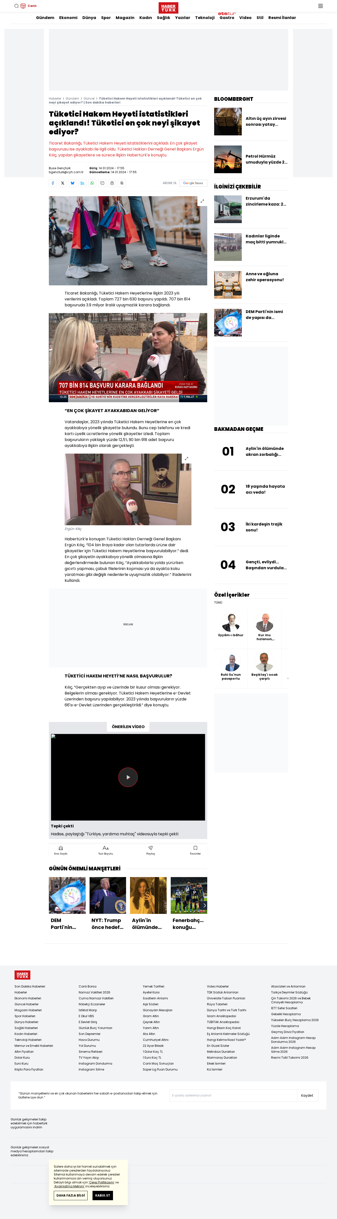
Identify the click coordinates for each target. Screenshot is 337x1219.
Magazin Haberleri (28, 1010)
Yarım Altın (151, 1028)
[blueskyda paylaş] (72, 183)
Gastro (227, 18)
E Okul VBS (86, 1016)
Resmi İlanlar (282, 18)
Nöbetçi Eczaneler (92, 1004)
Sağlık (163, 18)
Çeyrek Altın (151, 1022)
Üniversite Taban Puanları (226, 998)
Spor (106, 18)
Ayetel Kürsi (151, 992)
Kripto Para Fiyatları (29, 1069)
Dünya (89, 18)
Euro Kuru (21, 1063)
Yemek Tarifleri (153, 986)
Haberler (55, 98)
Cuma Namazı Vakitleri (96, 998)
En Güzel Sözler (218, 1046)
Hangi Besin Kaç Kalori (224, 1028)
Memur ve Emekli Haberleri (34, 1046)
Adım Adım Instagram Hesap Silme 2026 (293, 1050)
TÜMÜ (218, 603)
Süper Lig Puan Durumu (160, 1069)
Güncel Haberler (26, 1004)
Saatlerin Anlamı (155, 998)
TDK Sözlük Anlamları (222, 992)
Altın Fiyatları (24, 1052)
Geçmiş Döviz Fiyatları (287, 1032)
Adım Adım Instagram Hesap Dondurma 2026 (293, 1040)
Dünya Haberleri (26, 1022)
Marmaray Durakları (222, 1057)
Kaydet (307, 1095)
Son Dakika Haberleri (30, 986)
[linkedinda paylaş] (82, 183)
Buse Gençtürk (60, 168)
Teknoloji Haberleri (28, 1040)
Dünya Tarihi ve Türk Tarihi (226, 1010)
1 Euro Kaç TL (152, 1057)
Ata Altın (149, 1034)
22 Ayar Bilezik (153, 1046)
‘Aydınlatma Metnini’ (69, 1186)
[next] (204, 905)
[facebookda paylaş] (53, 183)
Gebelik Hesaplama (286, 1014)
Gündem (45, 18)
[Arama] (16, 6)
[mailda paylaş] (102, 183)
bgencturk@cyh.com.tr (66, 172)
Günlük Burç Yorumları (95, 1028)
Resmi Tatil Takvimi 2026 (289, 1057)
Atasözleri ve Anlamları (288, 986)
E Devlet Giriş (88, 1022)
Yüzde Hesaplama (285, 1026)
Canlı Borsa (87, 986)
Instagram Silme (91, 1069)
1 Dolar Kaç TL (153, 1052)
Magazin (125, 18)
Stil (260, 18)
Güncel (89, 98)
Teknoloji (205, 18)
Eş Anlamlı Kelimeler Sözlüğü (228, 1034)
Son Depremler (89, 1034)
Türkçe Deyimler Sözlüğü (289, 992)
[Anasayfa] (22, 975)
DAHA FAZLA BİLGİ (70, 1195)
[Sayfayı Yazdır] (112, 183)
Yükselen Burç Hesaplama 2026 (295, 1020)
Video (245, 18)
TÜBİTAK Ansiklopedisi (223, 1022)
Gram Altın (151, 1016)
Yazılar (182, 18)
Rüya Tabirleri (217, 1004)
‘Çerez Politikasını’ (101, 1182)
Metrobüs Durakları (221, 1052)
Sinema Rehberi (90, 1052)
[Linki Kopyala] (122, 183)
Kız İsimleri (214, 1069)
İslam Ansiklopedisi (221, 1016)
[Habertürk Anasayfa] (168, 7)
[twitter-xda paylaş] (63, 183)
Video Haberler (218, 986)
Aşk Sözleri (150, 1004)
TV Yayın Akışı (89, 1057)
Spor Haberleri (25, 1016)
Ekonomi (68, 18)
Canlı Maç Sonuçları (158, 1063)
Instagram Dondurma (95, 1063)
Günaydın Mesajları (157, 1010)
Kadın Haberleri (26, 1034)
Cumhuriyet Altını (155, 1040)
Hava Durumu (89, 1040)
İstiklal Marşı (88, 1010)
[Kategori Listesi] (320, 6)
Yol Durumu (87, 1046)
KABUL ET (102, 1195)
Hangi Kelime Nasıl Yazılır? (226, 1040)
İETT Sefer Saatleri (284, 1008)
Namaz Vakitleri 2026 (94, 992)
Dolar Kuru (22, 1057)
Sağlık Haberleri (26, 1028)
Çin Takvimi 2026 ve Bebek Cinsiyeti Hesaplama (291, 1000)
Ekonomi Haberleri (28, 998)
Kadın (145, 18)
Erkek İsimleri (216, 1063)
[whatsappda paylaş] (92, 183)
